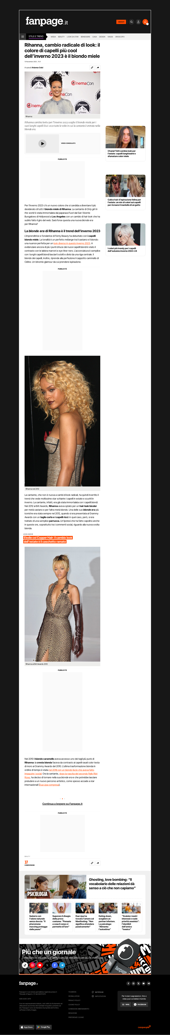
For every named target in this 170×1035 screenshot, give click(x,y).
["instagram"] (32, 965)
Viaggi (110, 37)
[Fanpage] (28, 983)
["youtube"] (40, 965)
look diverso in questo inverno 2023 (72, 243)
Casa (94, 37)
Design (102, 37)
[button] (97, 67)
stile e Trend (36, 36)
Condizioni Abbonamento (78, 1009)
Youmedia (72, 992)
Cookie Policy (74, 1005)
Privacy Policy (74, 1000)
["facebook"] (55, 965)
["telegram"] (62, 965)
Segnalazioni (73, 996)
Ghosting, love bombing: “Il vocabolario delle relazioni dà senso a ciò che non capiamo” (112, 883)
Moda (53, 37)
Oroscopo (119, 37)
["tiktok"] (25, 965)
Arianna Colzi (37, 67)
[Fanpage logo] (43, 21)
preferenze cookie (76, 1017)
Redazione (72, 1013)
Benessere (85, 37)
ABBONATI (121, 22)
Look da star (72, 37)
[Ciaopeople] (144, 1028)
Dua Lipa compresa (49, 784)
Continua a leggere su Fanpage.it (62, 803)
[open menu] (22, 36)
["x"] (47, 965)
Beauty (61, 37)
